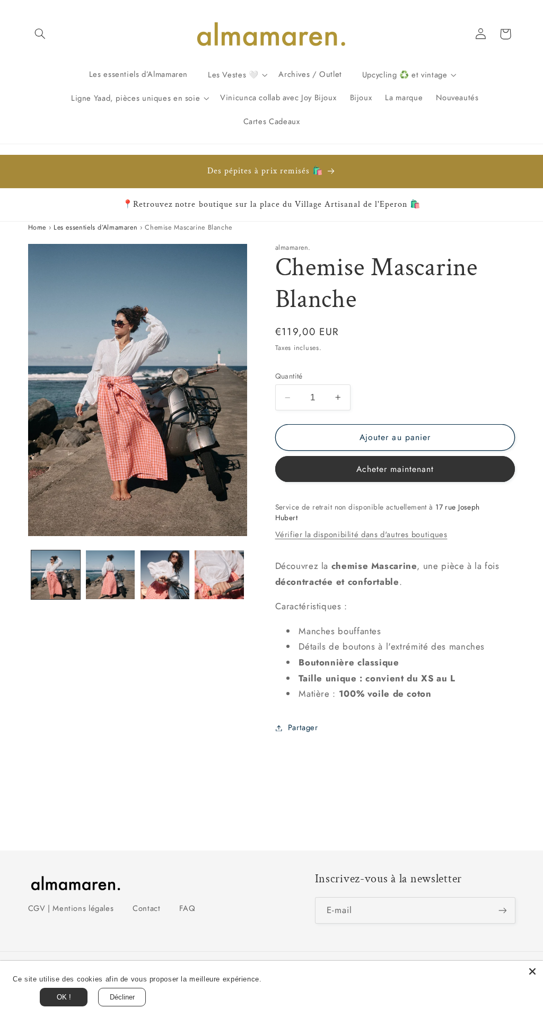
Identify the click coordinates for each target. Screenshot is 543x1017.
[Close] (532, 971)
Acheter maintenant (395, 469)
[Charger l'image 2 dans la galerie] (110, 574)
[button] (40, 34)
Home (37, 227)
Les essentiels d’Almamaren (95, 227)
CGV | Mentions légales (71, 908)
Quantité (289, 376)
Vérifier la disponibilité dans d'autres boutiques (361, 534)
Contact (146, 908)
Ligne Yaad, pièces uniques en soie (135, 97)
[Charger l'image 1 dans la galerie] (55, 574)
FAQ (187, 908)
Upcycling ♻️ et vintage (405, 74)
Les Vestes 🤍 (233, 74)
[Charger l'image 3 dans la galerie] (165, 574)
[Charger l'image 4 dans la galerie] (219, 574)
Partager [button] (303, 727)
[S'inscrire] (502, 910)
